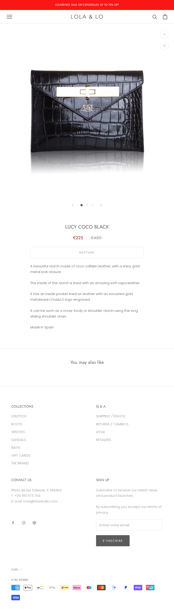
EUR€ (14, 569)
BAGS (15, 447)
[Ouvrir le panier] (165, 16)
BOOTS (16, 424)
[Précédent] (72, 205)
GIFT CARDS (20, 455)
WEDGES (18, 431)
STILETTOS (19, 416)
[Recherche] (154, 16)
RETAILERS (103, 439)
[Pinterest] (34, 523)
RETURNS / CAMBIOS (112, 424)
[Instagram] (23, 523)
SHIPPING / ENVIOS (110, 416)
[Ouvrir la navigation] (9, 17)
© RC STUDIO (19, 580)
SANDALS (18, 439)
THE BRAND (20, 463)
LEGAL (100, 431)
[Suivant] (101, 205)
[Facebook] (13, 523)
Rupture (87, 252)
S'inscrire (113, 541)
